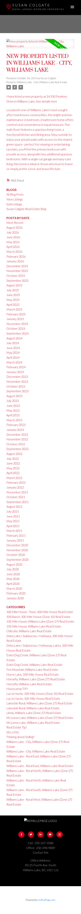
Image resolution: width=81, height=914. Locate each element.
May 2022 (13, 468)
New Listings (14, 199)
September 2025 (17, 280)
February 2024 (16, 367)
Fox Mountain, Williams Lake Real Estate (32, 669)
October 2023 (15, 386)
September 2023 (17, 391)
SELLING (12, 732)
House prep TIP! (17, 688)
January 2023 (15, 429)
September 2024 (17, 333)
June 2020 (13, 574)
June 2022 (13, 463)
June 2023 (13, 405)
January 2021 (15, 540)
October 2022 (15, 444)
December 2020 (17, 545)
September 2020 (17, 559)
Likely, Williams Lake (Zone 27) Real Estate (33, 713)
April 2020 (13, 583)
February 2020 (16, 593)
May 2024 (13, 352)
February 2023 (16, 424)
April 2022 (13, 473)
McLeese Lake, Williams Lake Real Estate (33, 722)
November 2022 (17, 439)
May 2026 (13, 242)
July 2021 (12, 511)
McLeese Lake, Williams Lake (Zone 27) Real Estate (39, 717)
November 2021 (17, 492)
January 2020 (15, 598)
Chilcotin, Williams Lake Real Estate (29, 631)
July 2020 (12, 569)
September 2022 (17, 449)
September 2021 (17, 502)
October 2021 (15, 497)
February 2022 (16, 482)
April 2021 (13, 526)
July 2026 (12, 232)
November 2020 (17, 550)
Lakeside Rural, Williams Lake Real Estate (32, 708)
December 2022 (17, 434)
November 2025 (17, 270)
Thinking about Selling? (20, 737)
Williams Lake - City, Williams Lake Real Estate (42, 82)
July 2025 (12, 290)
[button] (21, 834)
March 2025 (14, 309)
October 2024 (15, 328)
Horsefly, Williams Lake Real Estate (29, 684)
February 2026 (16, 256)
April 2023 (13, 415)
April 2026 (13, 246)
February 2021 (16, 535)
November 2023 (17, 381)
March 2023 (14, 420)
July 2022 (12, 458)
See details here (46, 101)
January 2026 (15, 261)
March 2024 (14, 362)
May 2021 (13, 521)
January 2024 (15, 372)
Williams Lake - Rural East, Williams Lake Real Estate (39, 766)
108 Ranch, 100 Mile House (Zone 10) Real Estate (38, 616)
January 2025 (15, 319)
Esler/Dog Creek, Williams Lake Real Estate (34, 664)
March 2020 (14, 588)
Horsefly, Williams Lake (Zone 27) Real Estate (35, 679)
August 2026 (14, 227)
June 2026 (13, 237)
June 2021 (13, 516)
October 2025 (15, 275)
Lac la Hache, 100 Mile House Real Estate (33, 698)
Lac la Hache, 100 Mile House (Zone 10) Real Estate (39, 693)
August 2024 (14, 338)
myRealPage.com (46, 899)
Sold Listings (14, 204)
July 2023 (12, 400)
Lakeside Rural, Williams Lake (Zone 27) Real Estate (39, 703)
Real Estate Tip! (16, 727)
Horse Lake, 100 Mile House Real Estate (32, 674)
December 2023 (17, 376)
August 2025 (14, 285)
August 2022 (14, 453)
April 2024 (13, 357)
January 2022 (15, 487)
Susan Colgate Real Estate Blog (26, 209)
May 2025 (13, 299)
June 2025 (13, 295)
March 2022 (14, 477)
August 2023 (14, 396)
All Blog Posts (15, 194)
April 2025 (13, 304)
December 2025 (17, 266)
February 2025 (16, 314)
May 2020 (13, 578)
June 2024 (13, 348)
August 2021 (14, 506)
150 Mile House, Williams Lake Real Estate (33, 626)
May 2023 (13, 410)
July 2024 (12, 343)
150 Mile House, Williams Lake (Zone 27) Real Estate (40, 621)
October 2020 (15, 554)
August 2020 (14, 564)
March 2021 (14, 530)
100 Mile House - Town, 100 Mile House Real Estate (39, 612)
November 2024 (17, 323)
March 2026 (14, 251)
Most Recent (14, 222)
